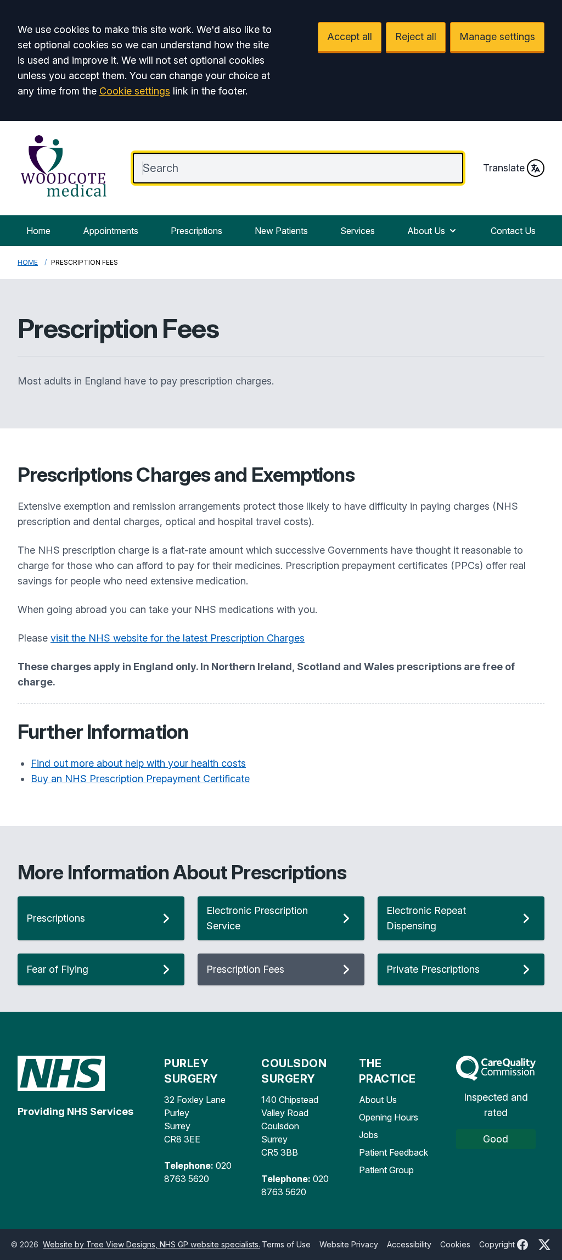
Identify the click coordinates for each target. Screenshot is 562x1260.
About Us (426, 230)
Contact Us (513, 230)
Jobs (368, 1134)
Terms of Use (286, 1244)
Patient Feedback (393, 1152)
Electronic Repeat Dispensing (426, 918)
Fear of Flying (57, 969)
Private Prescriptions (433, 969)
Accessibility (409, 1244)
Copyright (497, 1244)
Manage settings (497, 36)
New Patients (281, 230)
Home (38, 230)
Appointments (110, 230)
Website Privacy (348, 1244)
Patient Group (386, 1169)
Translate (504, 168)
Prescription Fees (245, 969)
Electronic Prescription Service (257, 918)
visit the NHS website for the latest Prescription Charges (177, 638)
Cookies (455, 1244)
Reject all (415, 36)
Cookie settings (134, 91)
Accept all (349, 36)
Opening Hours (388, 1117)
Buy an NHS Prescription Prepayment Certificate (140, 778)
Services (357, 230)
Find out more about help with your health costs (138, 763)
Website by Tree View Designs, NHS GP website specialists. (151, 1244)
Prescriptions (196, 230)
